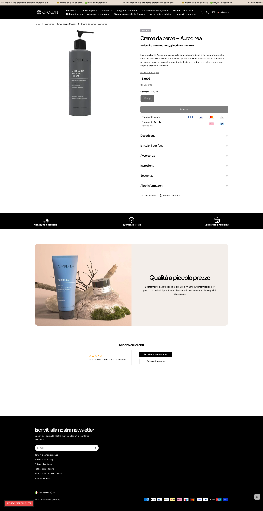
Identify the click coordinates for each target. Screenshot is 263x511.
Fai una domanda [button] (156, 361)
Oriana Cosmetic (51, 499)
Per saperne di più (149, 72)
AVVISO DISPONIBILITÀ (19, 503)
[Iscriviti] (95, 448)
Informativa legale (43, 478)
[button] (223, 12)
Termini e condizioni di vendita (48, 473)
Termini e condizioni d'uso (46, 455)
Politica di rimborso (43, 464)
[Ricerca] (201, 12)
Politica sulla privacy (44, 459)
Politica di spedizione (44, 469)
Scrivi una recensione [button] (155, 354)
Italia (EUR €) (45, 492)
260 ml (149, 99)
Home (37, 24)
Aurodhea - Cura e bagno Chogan (60, 24)
